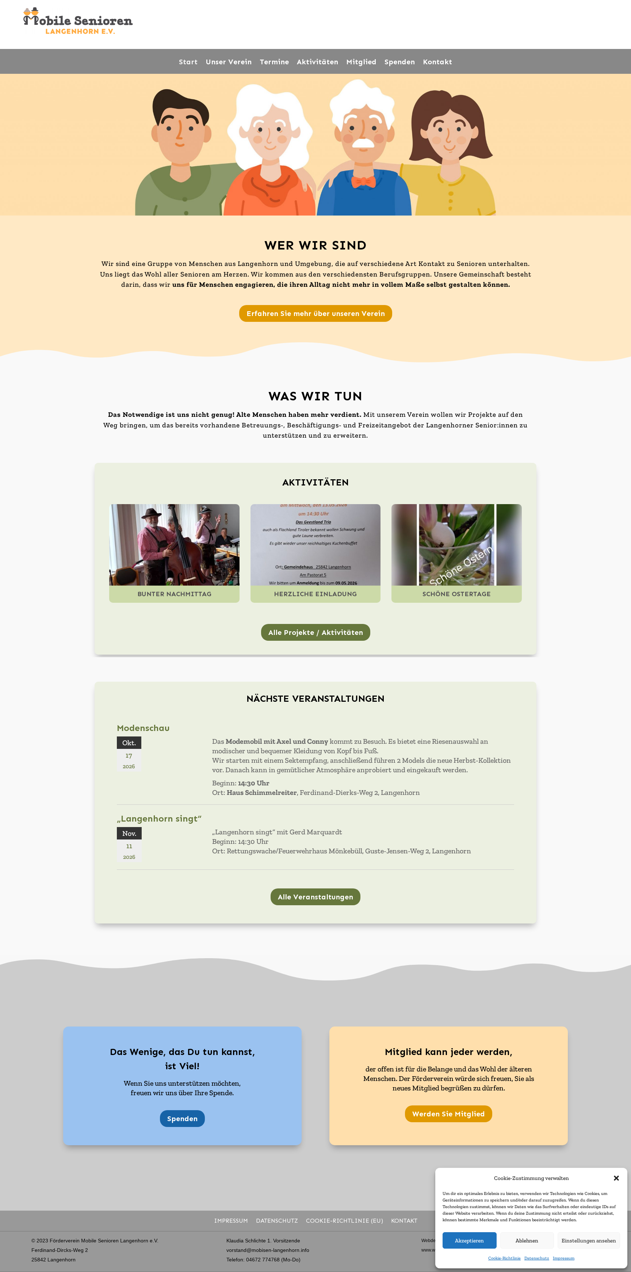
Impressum (563, 1258)
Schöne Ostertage (456, 594)
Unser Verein (229, 61)
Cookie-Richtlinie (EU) (344, 1220)
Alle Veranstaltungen (315, 896)
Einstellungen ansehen (589, 1240)
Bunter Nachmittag (174, 594)
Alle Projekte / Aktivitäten (315, 632)
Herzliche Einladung (315, 594)
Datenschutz (536, 1258)
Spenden (400, 61)
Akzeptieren (469, 1240)
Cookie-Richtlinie (504, 1258)
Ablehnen (527, 1240)
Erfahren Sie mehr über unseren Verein (315, 313)
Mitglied (361, 61)
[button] (616, 1178)
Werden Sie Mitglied (448, 1113)
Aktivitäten (317, 61)
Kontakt (437, 61)
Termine (274, 61)
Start (188, 61)
